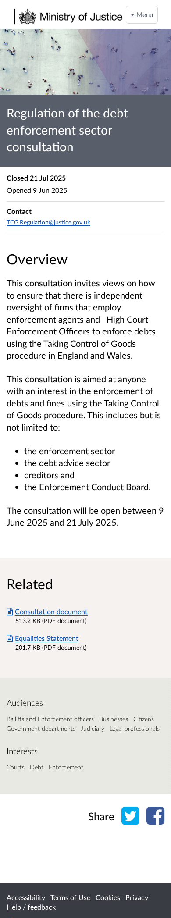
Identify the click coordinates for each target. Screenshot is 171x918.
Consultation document (51, 611)
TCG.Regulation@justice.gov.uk (48, 222)
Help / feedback (31, 907)
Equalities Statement (46, 638)
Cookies (108, 897)
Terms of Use (70, 897)
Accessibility (26, 897)
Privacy (136, 897)
